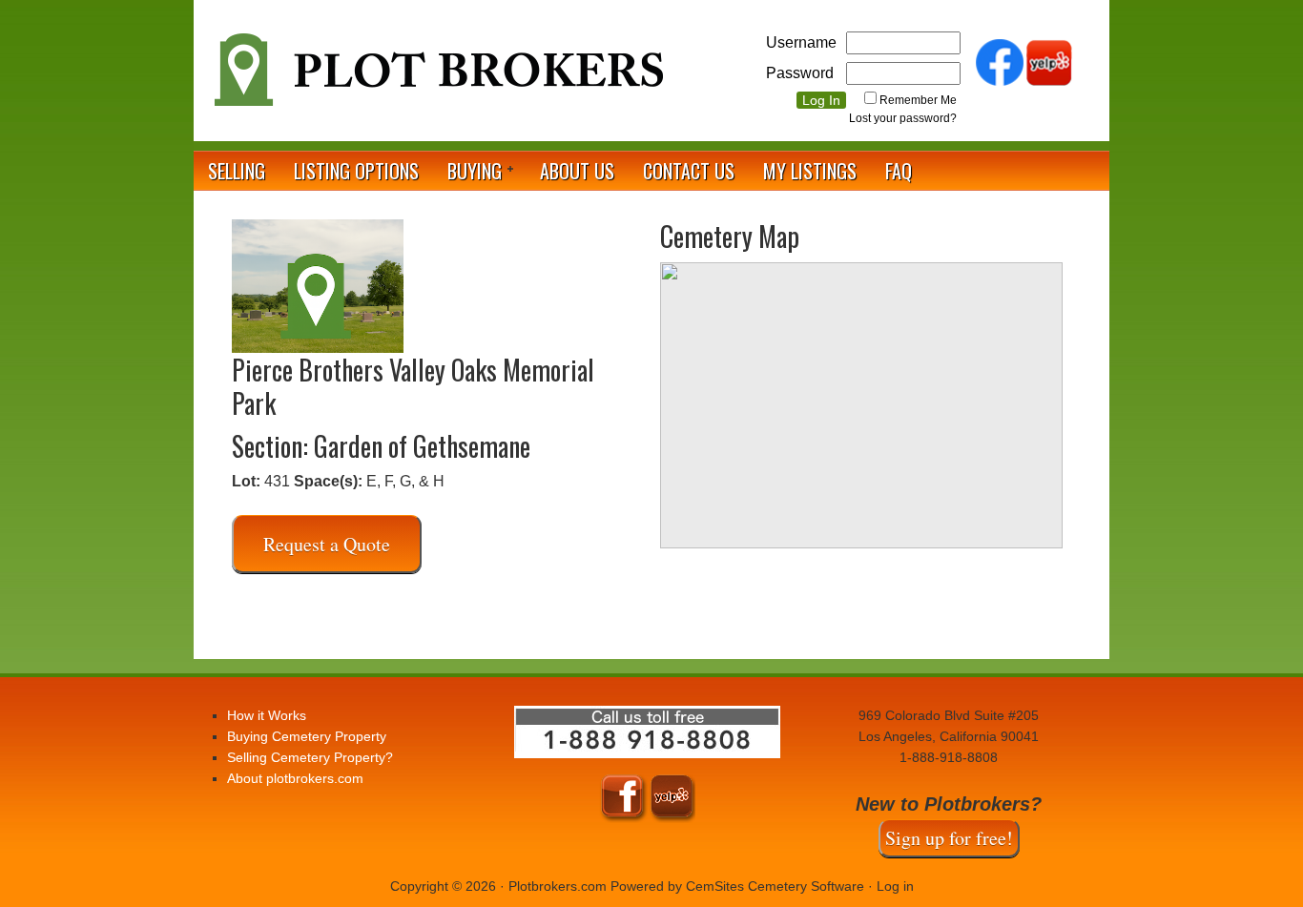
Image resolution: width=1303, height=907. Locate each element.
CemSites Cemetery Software (775, 886)
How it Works (266, 715)
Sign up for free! (949, 838)
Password (800, 73)
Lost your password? (903, 118)
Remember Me (918, 100)
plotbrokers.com (437, 77)
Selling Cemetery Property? (310, 757)
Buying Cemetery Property (306, 736)
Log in (895, 886)
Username (801, 42)
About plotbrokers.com (295, 778)
